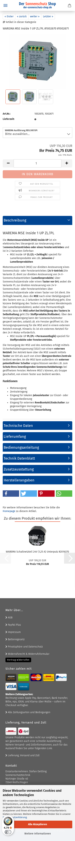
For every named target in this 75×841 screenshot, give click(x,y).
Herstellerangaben (19, 480)
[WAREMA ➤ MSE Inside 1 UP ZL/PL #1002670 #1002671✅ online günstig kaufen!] (37, 61)
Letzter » (48, 16)
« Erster (9, 16)
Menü (5, 5)
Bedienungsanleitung (21, 447)
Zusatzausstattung (19, 469)
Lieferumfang (15, 436)
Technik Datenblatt (19, 458)
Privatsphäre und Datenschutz (25, 646)
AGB (9, 617)
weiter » (35, 16)
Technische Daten (18, 425)
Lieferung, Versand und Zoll (23, 755)
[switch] (8, 832)
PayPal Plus (14, 624)
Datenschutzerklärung (15, 817)
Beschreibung (15, 220)
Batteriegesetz (16, 639)
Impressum (14, 632)
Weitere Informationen (37, 833)
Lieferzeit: (8, 119)
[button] (8, 163)
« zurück (22, 16)
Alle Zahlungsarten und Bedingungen (28, 712)
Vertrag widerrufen (18, 660)
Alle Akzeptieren (37, 824)
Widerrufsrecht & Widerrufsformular (28, 653)
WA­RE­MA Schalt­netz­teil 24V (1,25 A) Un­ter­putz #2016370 (37, 551)
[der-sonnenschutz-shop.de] (37, 5)
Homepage (9, 511)
